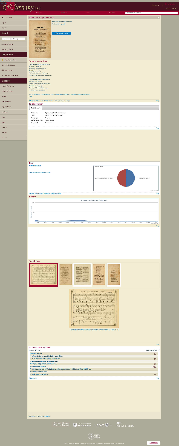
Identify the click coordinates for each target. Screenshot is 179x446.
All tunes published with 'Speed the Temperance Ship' (45, 193)
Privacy (76, 443)
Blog (3, 122)
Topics (4, 96)
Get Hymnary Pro (119, 443)
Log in (167, 8)
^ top (157, 101)
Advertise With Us (92, 443)
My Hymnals (9, 70)
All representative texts (36, 101)
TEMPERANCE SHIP (35, 165)
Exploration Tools (7, 91)
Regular (63, 101)
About (65, 443)
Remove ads (155, 5)
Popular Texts (6, 101)
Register (174, 8)
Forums (4, 127)
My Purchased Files (11, 75)
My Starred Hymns (11, 60)
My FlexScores (10, 65)
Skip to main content (5, 1)
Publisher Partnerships (103, 443)
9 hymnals (62, 24)
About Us (5, 138)
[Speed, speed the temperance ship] (39, 172)
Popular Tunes (6, 107)
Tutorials (4, 132)
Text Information (36, 108)
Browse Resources (8, 86)
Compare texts (48, 101)
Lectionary (5, 112)
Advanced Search (7, 44)
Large (68, 101)
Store (88, 13)
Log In (4, 23)
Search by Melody (7, 49)
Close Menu (9, 17)
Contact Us (83, 443)
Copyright (71, 443)
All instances (33, 378)
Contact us (47, 416)
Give (112, 443)
